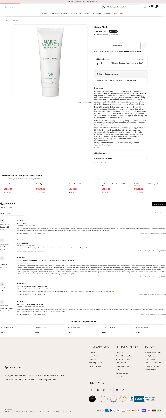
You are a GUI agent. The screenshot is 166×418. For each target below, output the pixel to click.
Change (143, 59)
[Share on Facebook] (94, 162)
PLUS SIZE (107, 13)
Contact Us (119, 352)
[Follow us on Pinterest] (110, 390)
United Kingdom (29, 411)
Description (98, 88)
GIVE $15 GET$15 (150, 359)
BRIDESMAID (97, 13)
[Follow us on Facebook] (92, 390)
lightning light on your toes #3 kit (14, 184)
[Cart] (156, 7)
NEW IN (44, 13)
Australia (56, 411)
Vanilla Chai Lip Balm (75, 184)
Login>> (9, 192)
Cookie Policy (93, 359)
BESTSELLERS (54, 13)
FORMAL (64, 13)
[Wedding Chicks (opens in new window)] (92, 399)
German (47, 411)
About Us (92, 352)
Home (6, 20)
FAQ (117, 370)
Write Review (159, 204)
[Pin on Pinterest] (97, 162)
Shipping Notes (100, 153)
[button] (144, 46)
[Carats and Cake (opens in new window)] (103, 399)
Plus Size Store (67, 411)
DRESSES (87, 13)
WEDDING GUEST (75, 13)
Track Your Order (121, 363)
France (39, 411)
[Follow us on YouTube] (116, 390)
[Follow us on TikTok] (123, 390)
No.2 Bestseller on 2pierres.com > (107, 35)
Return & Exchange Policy (124, 356)
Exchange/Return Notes (103, 158)
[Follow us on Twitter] (98, 390)
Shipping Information (123, 359)
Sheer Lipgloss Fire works (44, 184)
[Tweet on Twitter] (101, 162)
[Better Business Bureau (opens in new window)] (143, 399)
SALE (115, 13)
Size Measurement (122, 373)
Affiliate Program (150, 370)
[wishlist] (150, 7)
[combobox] (124, 7)
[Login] (145, 7)
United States (16, 411)
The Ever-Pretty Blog (95, 366)
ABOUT (121, 13)
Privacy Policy (93, 356)
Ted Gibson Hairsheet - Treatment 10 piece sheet (115, 185)
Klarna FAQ (119, 376)
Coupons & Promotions (153, 363)
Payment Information (123, 366)
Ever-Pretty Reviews (95, 363)
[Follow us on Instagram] (104, 390)
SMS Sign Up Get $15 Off (153, 352)
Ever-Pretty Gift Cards (152, 366)
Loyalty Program (150, 356)
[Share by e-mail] (105, 162)
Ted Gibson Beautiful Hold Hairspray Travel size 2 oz (147, 185)
